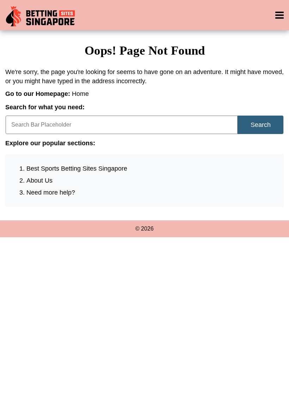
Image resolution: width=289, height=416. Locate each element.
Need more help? (50, 192)
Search (261, 124)
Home (80, 93)
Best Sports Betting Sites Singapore (76, 168)
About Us (39, 180)
